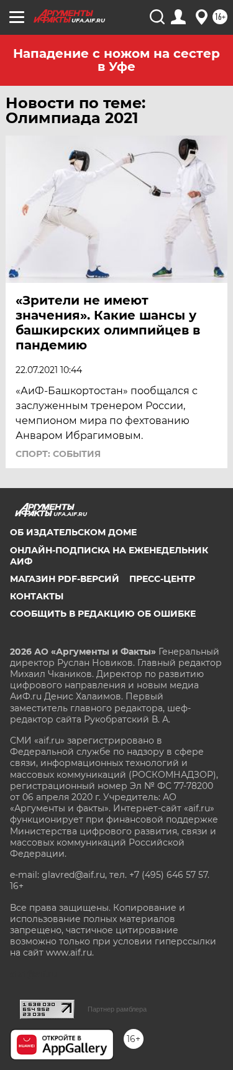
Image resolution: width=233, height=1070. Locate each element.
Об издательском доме (73, 532)
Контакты (36, 596)
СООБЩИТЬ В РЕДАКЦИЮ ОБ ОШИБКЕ (103, 613)
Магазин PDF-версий (64, 578)
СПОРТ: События (58, 454)
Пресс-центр (162, 578)
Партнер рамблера (117, 1009)
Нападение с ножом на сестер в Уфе (116, 60)
